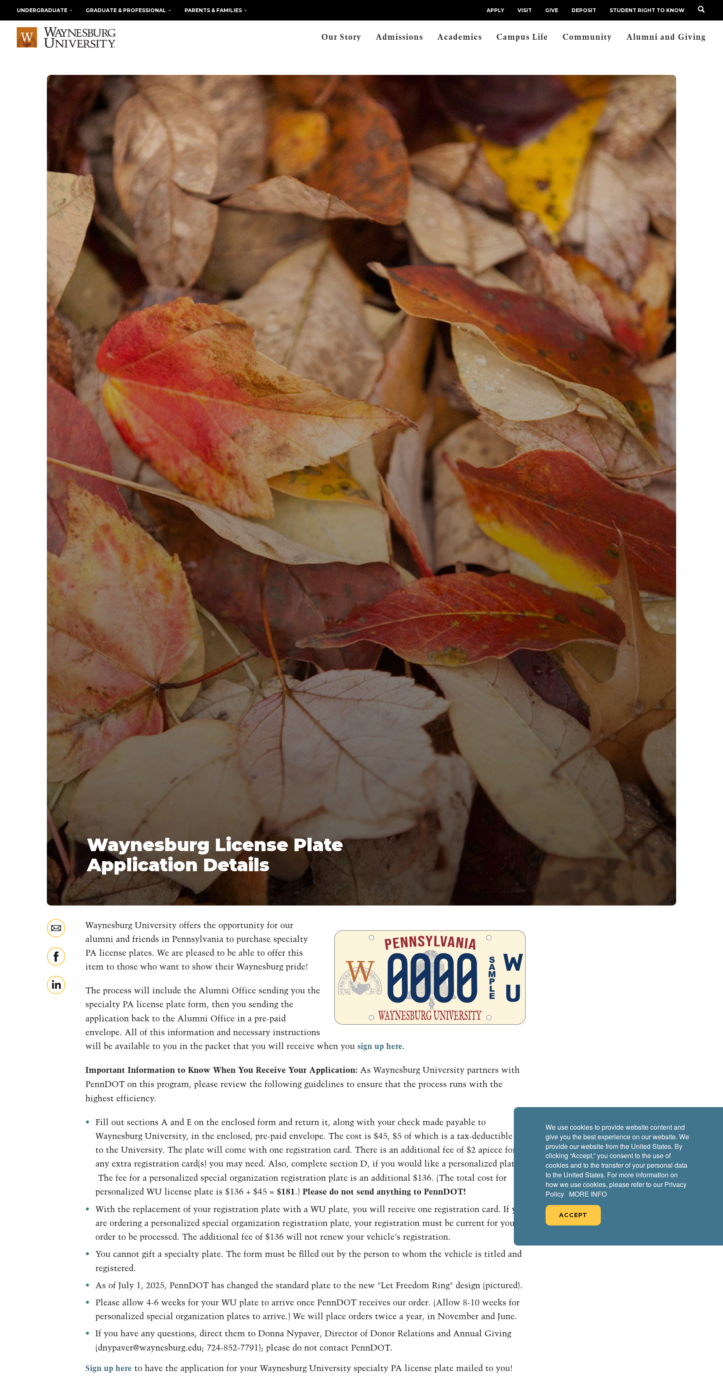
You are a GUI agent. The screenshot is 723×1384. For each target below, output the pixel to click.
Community (587, 37)
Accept (573, 1215)
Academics (459, 37)
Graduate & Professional (126, 10)
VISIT (525, 10)
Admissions (399, 37)
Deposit (584, 10)
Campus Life (522, 37)
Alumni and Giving (666, 37)
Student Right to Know (647, 10)
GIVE (551, 10)
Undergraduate (42, 10)
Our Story (341, 37)
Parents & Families (213, 10)
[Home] (66, 37)
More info (588, 1194)
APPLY (495, 10)
